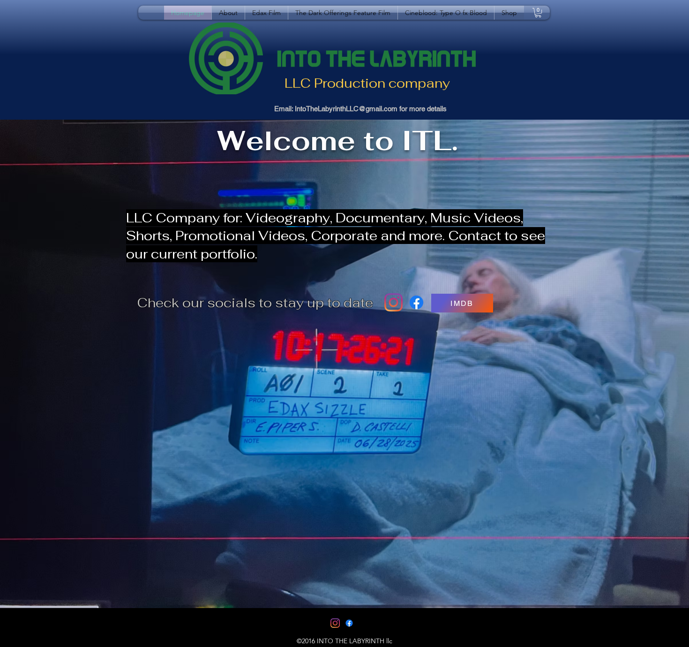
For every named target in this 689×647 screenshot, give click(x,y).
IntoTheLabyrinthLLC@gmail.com (346, 109)
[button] (538, 12)
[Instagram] (393, 302)
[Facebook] (416, 302)
